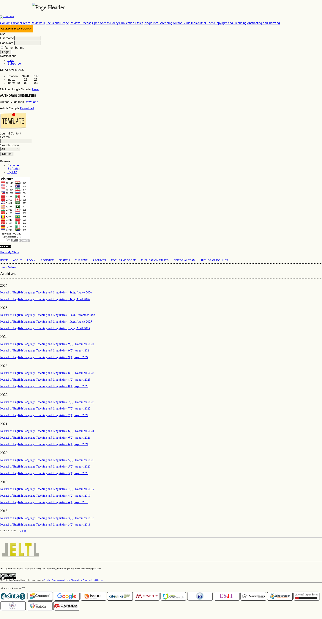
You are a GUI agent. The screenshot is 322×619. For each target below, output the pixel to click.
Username (7, 38)
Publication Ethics (131, 23)
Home (4, 260)
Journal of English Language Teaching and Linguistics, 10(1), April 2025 (45, 328)
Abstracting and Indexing (263, 23)
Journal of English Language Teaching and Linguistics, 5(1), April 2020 (44, 473)
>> (25, 530)
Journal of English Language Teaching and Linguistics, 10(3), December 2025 (48, 314)
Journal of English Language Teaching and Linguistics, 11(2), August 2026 (46, 292)
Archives (99, 260)
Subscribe (14, 63)
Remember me (14, 47)
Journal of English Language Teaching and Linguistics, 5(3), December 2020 (47, 460)
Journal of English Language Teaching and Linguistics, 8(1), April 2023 (44, 386)
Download (31, 102)
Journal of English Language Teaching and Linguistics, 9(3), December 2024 (47, 344)
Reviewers (38, 23)
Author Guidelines (185, 23)
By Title (12, 172)
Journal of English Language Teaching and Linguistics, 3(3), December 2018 (47, 518)
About (17, 260)
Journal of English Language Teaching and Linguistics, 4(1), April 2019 (44, 502)
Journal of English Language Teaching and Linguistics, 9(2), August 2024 (45, 350)
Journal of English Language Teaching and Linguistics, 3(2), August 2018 (45, 524)
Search (64, 260)
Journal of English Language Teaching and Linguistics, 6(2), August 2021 (45, 437)
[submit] (7, 16)
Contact (5, 23)
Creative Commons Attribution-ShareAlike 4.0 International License (73, 580)
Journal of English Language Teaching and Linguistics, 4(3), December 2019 (47, 489)
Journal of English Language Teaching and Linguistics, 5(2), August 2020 (45, 466)
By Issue (13, 165)
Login (31, 260)
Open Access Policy (105, 23)
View (10, 60)
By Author (13, 168)
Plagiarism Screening (158, 23)
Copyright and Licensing (230, 23)
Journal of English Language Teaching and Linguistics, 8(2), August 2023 (45, 379)
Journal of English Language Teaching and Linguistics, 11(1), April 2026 (45, 299)
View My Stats (9, 252)
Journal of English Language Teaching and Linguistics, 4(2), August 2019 (45, 495)
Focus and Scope (57, 23)
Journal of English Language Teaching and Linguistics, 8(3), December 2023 (47, 373)
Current (81, 260)
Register (47, 260)
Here (35, 89)
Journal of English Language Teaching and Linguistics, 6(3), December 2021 (47, 431)
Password (6, 43)
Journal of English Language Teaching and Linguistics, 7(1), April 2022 (44, 415)
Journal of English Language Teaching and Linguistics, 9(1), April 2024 (44, 357)
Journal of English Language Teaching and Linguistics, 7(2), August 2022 (45, 408)
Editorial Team (20, 23)
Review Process (80, 23)
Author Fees (205, 23)
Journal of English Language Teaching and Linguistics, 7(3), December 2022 (47, 402)
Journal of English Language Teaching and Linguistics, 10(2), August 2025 (46, 321)
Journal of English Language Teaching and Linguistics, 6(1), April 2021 (44, 444)
